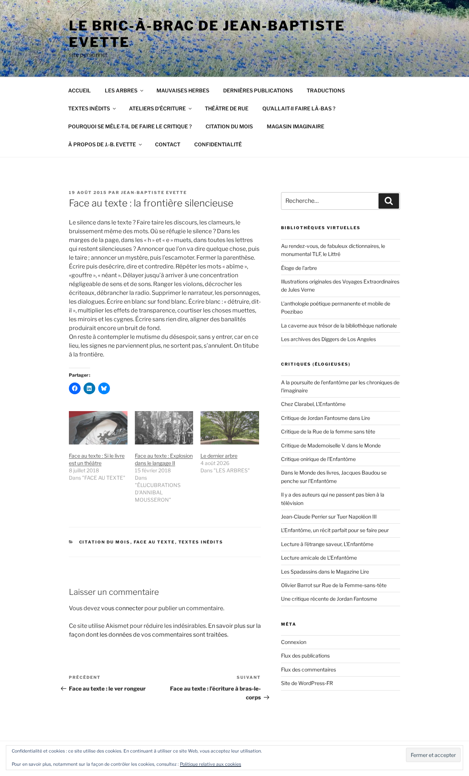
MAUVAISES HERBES (182, 90)
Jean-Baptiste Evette (154, 192)
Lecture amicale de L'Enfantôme (319, 557)
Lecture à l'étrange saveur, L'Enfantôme (327, 544)
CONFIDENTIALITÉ (218, 144)
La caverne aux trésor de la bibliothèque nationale (339, 325)
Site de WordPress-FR (307, 683)
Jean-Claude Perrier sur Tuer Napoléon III (329, 516)
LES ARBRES (121, 90)
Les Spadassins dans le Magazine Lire (325, 571)
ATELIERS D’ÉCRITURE (157, 108)
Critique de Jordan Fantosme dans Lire (325, 418)
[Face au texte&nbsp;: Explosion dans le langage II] (164, 427)
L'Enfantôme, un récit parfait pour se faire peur (335, 530)
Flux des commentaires (308, 669)
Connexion (293, 642)
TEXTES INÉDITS (89, 108)
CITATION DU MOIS (229, 126)
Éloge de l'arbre (299, 268)
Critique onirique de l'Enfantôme (318, 459)
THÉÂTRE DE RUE (226, 108)
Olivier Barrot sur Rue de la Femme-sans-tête (334, 585)
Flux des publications (305, 655)
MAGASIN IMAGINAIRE (295, 126)
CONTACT (167, 144)
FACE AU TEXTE (154, 542)
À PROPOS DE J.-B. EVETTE (102, 144)
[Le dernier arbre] (229, 427)
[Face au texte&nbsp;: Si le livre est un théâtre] (98, 427)
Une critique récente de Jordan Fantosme (329, 599)
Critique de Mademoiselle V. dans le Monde (331, 445)
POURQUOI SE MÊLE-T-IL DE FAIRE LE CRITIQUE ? (130, 126)
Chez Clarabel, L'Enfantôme (313, 404)
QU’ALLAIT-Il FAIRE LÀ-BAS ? (298, 108)
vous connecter (122, 608)
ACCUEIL (79, 90)
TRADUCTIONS (326, 90)
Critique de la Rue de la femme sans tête (328, 431)
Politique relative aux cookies (210, 764)
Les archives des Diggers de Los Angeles (328, 339)
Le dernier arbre (218, 456)
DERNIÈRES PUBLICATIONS (258, 90)
